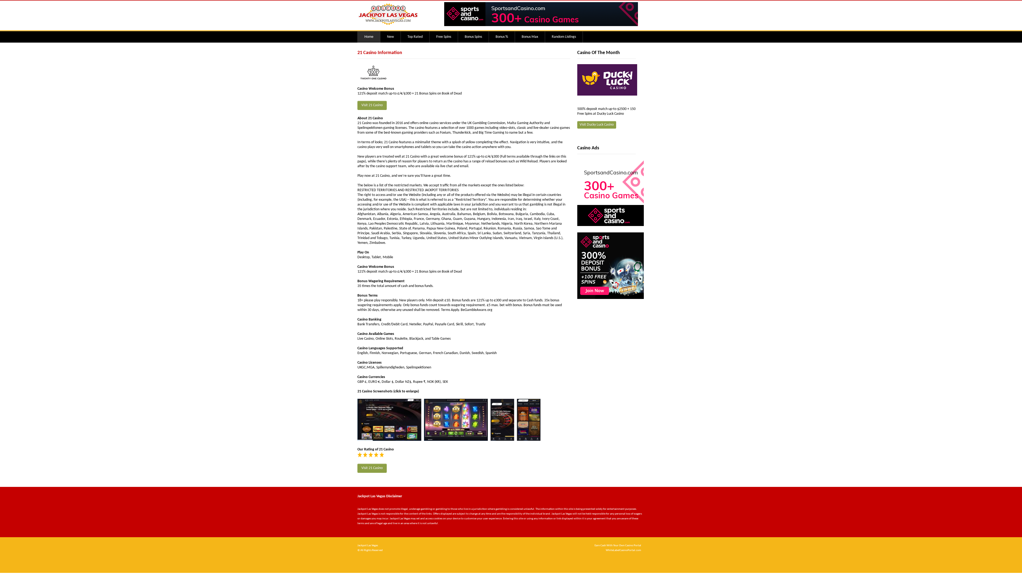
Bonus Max (530, 37)
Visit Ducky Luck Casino (597, 125)
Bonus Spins (473, 37)
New (390, 37)
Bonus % (502, 37)
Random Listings (564, 37)
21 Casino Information (379, 52)
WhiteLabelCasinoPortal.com (623, 550)
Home (368, 37)
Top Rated (415, 37)
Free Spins (443, 37)
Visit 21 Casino (372, 105)
